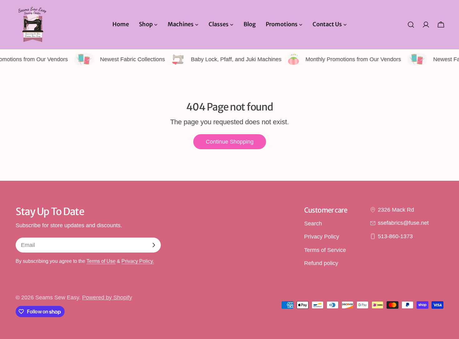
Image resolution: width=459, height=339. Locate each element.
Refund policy (321, 263)
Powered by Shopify (107, 297)
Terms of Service (325, 250)
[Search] (411, 24)
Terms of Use (101, 261)
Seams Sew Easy (57, 297)
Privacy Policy (321, 236)
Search (313, 223)
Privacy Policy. (137, 261)
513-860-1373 (395, 236)
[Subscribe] (153, 245)
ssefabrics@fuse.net (403, 223)
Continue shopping (230, 142)
